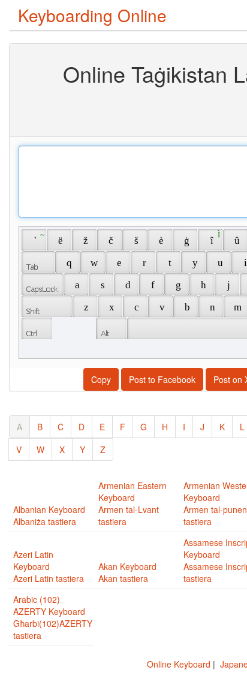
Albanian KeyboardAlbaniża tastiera (49, 515)
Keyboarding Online (92, 15)
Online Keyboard (178, 664)
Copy (101, 379)
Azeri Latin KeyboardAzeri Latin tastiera (48, 566)
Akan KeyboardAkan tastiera (127, 572)
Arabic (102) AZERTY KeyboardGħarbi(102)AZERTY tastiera (52, 617)
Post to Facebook (162, 379)
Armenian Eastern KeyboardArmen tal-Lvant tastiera (132, 503)
